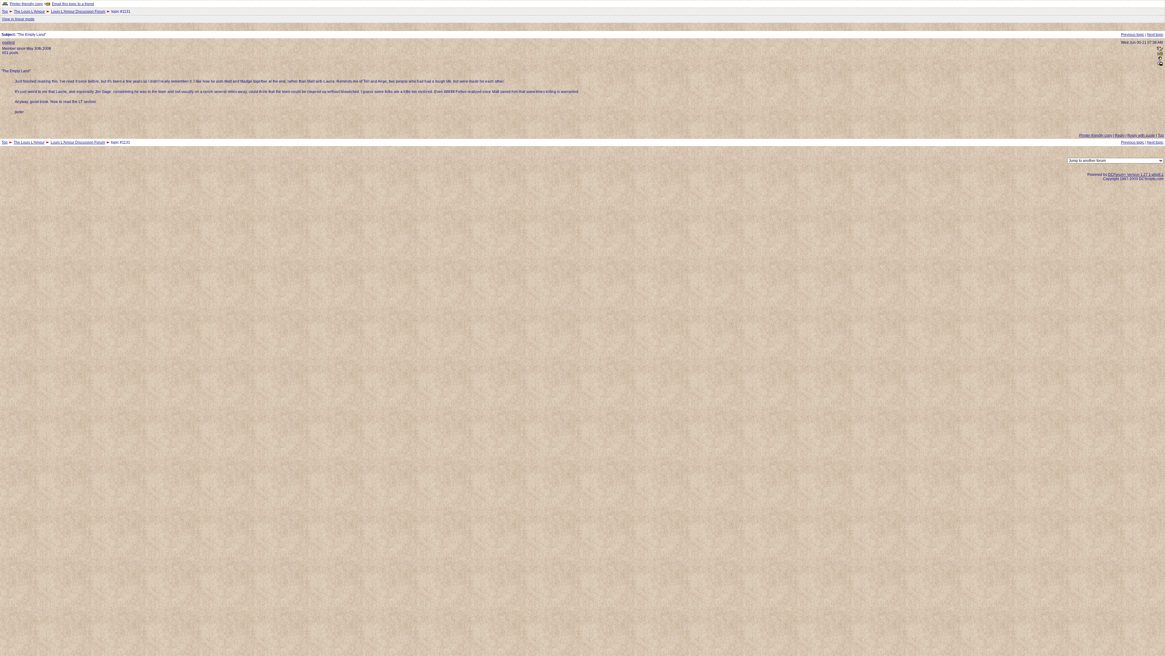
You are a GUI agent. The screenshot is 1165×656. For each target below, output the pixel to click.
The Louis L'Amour (29, 11)
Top (5, 11)
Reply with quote (1141, 135)
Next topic (1155, 34)
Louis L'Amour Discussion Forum (78, 11)
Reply (1120, 135)
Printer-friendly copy (26, 4)
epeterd (8, 42)
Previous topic (1132, 34)
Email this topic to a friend (73, 4)
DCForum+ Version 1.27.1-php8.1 (1135, 175)
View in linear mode (18, 19)
